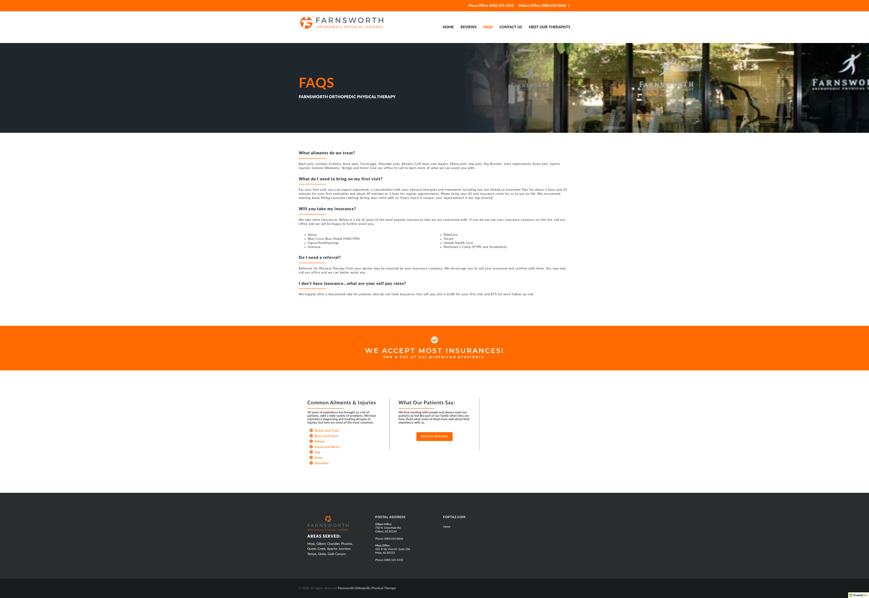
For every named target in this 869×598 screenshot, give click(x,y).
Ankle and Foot (327, 430)
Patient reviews (434, 436)
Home (446, 526)
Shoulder (322, 463)
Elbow (320, 441)
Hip (317, 452)
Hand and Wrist (327, 447)
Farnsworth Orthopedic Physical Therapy (352, 22)
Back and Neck (326, 436)
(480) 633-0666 (393, 538)
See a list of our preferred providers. (434, 357)
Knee (319, 458)
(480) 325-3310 (393, 560)
